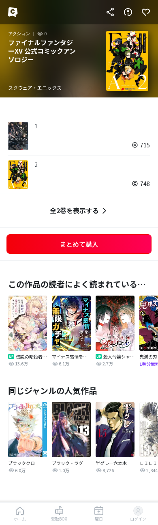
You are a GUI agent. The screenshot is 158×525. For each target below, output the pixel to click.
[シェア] (110, 12)
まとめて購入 (79, 244)
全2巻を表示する (74, 210)
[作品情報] (128, 12)
